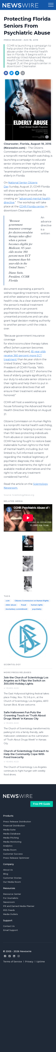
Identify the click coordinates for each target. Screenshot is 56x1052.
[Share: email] (23, 73)
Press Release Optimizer (16, 858)
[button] (51, 5)
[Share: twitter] (11, 73)
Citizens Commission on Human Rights (32, 601)
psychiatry (36, 609)
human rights (37, 605)
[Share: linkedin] (17, 73)
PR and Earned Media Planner (18, 906)
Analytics (7, 845)
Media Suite (9, 829)
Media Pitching (11, 837)
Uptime (40, 961)
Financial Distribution (14, 825)
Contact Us (9, 926)
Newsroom (9, 902)
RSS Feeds (9, 910)
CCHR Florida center (32, 206)
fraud (23, 605)
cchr (8, 601)
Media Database (11, 833)
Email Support (10, 930)
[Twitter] (10, 956)
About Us (8, 870)
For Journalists (10, 898)
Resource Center (12, 894)
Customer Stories (12, 878)
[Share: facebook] (6, 73)
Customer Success (13, 854)
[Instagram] (19, 956)
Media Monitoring (12, 841)
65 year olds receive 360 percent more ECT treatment (25, 355)
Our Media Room (12, 882)
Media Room (9, 850)
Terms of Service (12, 961)
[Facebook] (5, 956)
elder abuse (11, 605)
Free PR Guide (41, 804)
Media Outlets (10, 914)
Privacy (29, 961)
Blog (5, 874)
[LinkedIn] (14, 956)
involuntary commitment (16, 609)
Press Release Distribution (17, 821)
